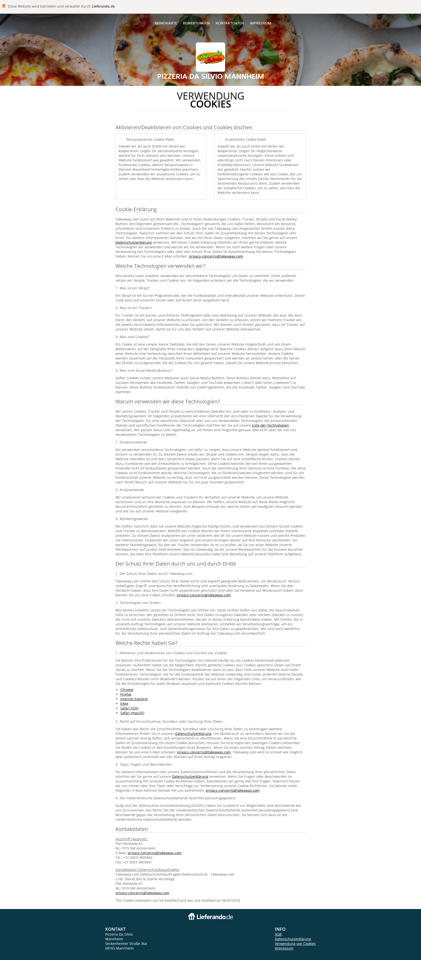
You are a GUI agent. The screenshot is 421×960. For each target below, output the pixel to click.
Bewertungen (196, 23)
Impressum (260, 23)
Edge (124, 703)
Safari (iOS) (129, 708)
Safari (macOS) (132, 712)
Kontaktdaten (230, 23)
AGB (278, 934)
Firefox (125, 694)
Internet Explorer (134, 699)
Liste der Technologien (270, 425)
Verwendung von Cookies (295, 943)
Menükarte (166, 23)
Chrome (126, 689)
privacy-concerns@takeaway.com (216, 256)
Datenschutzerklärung (133, 242)
